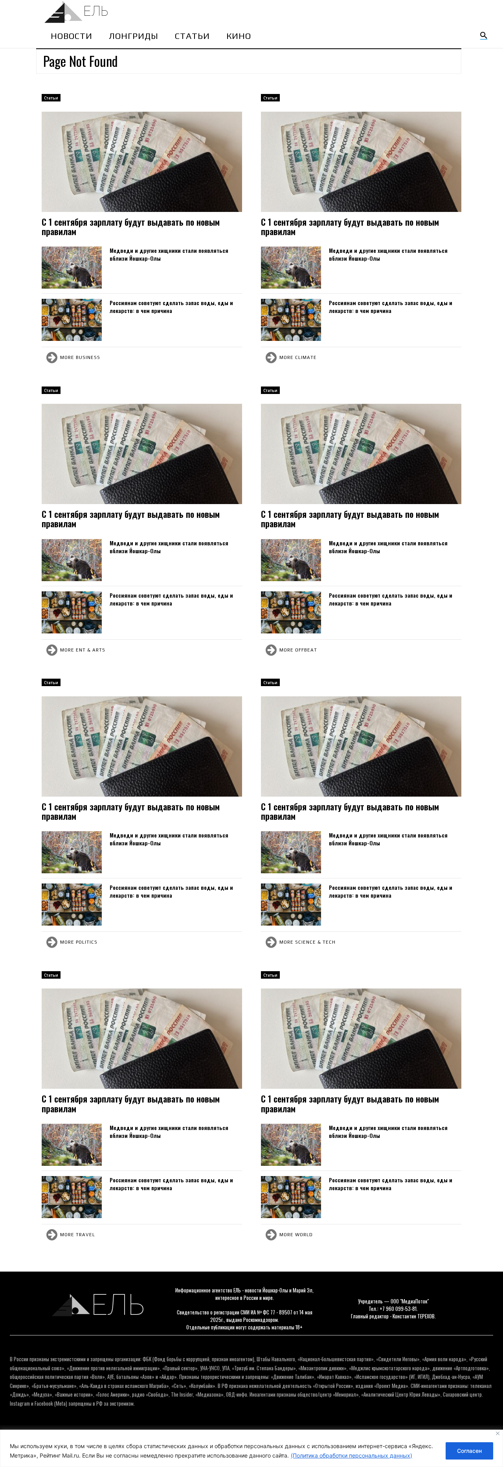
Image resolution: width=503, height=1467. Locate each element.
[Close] (497, 1433)
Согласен (469, 1450)
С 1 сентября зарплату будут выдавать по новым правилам (131, 226)
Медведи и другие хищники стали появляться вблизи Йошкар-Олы (169, 254)
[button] (483, 35)
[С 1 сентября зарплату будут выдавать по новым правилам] (142, 162)
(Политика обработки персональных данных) (351, 1455)
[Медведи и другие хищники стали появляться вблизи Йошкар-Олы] (72, 268)
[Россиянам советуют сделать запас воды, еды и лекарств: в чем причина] (72, 320)
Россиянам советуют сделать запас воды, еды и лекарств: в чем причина (171, 306)
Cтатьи (51, 98)
